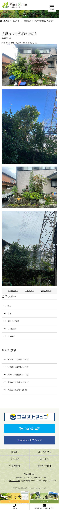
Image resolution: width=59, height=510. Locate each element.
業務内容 (14, 459)
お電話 (14, 508)
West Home (29, 474)
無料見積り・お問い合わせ (44, 508)
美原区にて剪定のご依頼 (17, 390)
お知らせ (11, 336)
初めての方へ (44, 452)
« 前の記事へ (13, 291)
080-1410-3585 (14, 481)
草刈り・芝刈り (14, 321)
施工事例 (16, 21)
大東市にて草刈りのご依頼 (18, 382)
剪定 (29, 21)
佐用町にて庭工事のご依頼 (18, 367)
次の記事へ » (46, 291)
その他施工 (12, 329)
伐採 (25, 21)
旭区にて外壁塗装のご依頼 (18, 375)
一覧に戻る (29, 291)
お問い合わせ (44, 466)
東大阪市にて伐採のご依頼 (18, 359)
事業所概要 (14, 466)
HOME (6, 21)
